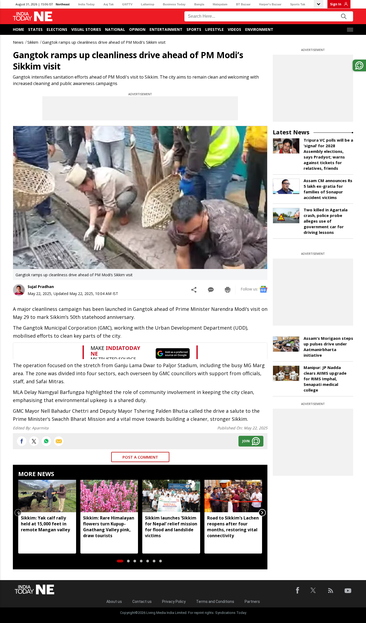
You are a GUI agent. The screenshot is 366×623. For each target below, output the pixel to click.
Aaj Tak (108, 4)
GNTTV (127, 4)
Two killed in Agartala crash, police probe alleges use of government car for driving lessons (326, 221)
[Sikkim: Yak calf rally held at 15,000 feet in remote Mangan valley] (47, 496)
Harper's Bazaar (270, 4)
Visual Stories (86, 29)
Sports (193, 29)
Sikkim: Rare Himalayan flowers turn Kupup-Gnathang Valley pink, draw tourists (108, 527)
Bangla (199, 4)
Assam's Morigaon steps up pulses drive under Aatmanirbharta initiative (328, 347)
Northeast (63, 4)
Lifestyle (214, 29)
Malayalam (220, 4)
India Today (86, 4)
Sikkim (32, 42)
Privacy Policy (174, 601)
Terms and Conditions (215, 601)
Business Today (174, 4)
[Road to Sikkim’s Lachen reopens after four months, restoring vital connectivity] (233, 496)
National (115, 29)
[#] (46, 441)
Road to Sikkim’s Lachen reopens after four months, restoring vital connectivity (233, 527)
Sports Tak (297, 4)
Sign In (335, 4)
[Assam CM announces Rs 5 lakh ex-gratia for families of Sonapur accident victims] (286, 186)
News (18, 42)
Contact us (142, 601)
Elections (57, 29)
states (35, 29)
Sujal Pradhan (41, 286)
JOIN (246, 441)
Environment (259, 29)
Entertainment (166, 29)
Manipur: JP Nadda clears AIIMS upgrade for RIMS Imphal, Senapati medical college (325, 379)
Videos (234, 29)
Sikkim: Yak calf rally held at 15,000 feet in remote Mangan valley (45, 524)
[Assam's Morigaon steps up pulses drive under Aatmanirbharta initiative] (286, 344)
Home (18, 29)
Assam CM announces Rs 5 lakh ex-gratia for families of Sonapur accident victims (328, 189)
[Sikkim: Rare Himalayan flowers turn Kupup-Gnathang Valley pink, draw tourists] (109, 496)
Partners (252, 601)
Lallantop (147, 4)
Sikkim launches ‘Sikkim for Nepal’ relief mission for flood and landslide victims (171, 527)
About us (114, 601)
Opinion (137, 29)
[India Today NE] (33, 16)
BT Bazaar (243, 4)
